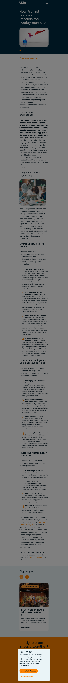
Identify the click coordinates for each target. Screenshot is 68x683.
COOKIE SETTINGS (27, 677)
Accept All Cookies (28, 671)
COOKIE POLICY (25, 665)
